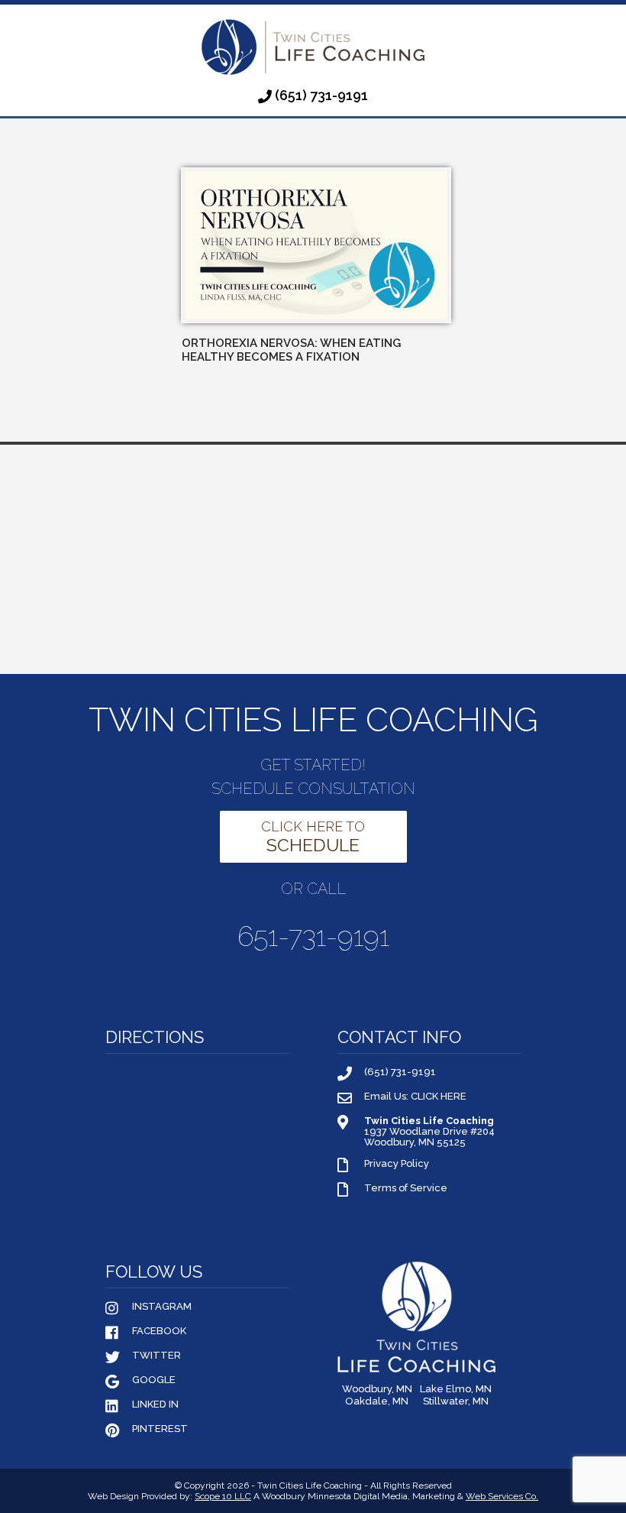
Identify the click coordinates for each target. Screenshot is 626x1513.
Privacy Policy (396, 1163)
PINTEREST (160, 1429)
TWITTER (156, 1355)
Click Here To (313, 836)
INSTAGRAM (162, 1306)
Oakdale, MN (376, 1401)
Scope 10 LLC (223, 1496)
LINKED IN (155, 1404)
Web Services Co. (502, 1496)
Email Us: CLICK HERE (415, 1096)
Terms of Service (405, 1188)
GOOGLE (154, 1380)
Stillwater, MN (456, 1401)
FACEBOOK (159, 1331)
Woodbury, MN (377, 1389)
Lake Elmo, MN (456, 1389)
